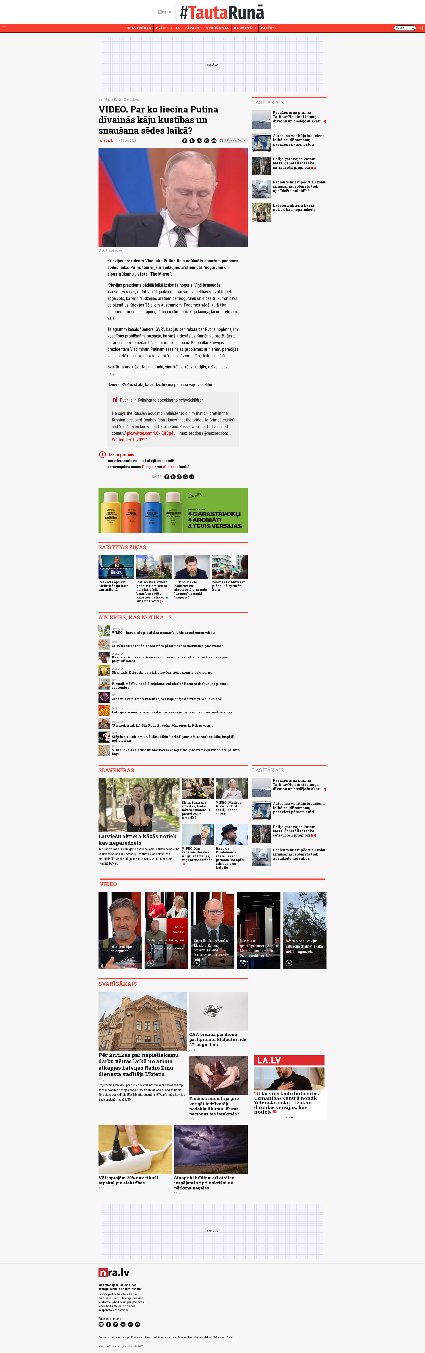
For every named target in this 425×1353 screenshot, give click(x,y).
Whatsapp (170, 467)
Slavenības (139, 28)
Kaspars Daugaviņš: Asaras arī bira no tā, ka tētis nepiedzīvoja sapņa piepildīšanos (170, 659)
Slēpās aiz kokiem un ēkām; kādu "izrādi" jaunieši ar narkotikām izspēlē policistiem (173, 739)
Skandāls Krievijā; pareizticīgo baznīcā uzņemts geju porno (162, 672)
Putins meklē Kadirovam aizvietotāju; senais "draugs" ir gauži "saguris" (190, 589)
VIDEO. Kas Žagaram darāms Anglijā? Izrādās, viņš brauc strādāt (197, 854)
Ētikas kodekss (202, 1337)
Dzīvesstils (168, 28)
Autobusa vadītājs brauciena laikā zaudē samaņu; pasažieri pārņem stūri (299, 139)
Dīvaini (193, 28)
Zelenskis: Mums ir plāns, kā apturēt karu (228, 586)
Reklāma (115, 1337)
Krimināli (245, 28)
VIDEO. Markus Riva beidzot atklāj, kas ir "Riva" (228, 808)
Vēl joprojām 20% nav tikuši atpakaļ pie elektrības (128, 1180)
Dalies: (157, 476)
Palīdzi (268, 28)
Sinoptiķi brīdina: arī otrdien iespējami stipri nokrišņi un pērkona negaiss (204, 1183)
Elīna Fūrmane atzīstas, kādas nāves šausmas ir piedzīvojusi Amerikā (196, 810)
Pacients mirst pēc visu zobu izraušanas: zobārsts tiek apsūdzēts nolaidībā (299, 186)
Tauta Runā (113, 99)
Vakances (218, 1337)
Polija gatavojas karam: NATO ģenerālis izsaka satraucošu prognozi (294, 163)
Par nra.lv (104, 1337)
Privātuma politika (141, 1337)
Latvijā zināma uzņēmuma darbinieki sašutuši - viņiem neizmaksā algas (172, 712)
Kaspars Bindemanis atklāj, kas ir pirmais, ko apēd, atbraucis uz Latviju (230, 857)
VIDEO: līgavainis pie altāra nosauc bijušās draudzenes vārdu (163, 633)
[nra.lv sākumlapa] (164, 12)
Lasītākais (268, 102)
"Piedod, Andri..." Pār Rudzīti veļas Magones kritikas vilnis (162, 725)
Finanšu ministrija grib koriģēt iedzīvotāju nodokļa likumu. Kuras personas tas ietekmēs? (214, 1106)
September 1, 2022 (128, 439)
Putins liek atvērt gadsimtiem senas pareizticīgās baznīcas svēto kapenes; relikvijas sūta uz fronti (152, 591)
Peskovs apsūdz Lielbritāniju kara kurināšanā (113, 586)
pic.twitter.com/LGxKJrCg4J (151, 433)
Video (108, 884)
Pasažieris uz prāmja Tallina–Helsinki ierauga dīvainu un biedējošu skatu (297, 116)
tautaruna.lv (106, 140)
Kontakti (230, 1337)
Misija (125, 1337)
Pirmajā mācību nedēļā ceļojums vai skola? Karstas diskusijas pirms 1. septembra (171, 686)
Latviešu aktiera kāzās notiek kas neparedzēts (294, 207)
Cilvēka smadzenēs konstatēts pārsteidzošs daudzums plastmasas (167, 646)
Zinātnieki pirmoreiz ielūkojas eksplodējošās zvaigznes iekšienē (167, 699)
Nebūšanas (217, 28)
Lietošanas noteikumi (164, 1337)
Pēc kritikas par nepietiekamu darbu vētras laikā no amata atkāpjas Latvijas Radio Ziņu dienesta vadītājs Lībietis (138, 1064)
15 (313, 168)
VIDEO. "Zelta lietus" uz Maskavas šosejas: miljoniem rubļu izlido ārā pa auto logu (176, 752)
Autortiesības (185, 1337)
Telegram (148, 467)
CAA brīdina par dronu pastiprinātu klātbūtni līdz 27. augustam (217, 1039)
